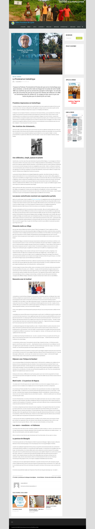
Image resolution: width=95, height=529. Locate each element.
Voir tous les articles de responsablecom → (29, 486)
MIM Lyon (14, 76)
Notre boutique (64, 26)
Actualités (23, 26)
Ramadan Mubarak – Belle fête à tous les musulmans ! (36, 510)
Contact (79, 26)
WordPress (33, 527)
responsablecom (19, 81)
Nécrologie (56, 26)
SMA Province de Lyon (24, 22)
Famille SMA (48, 26)
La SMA (34, 26)
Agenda (28, 26)
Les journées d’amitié (17, 509)
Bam (37, 527)
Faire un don (72, 26)
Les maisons (41, 26)
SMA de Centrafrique (36, 199)
